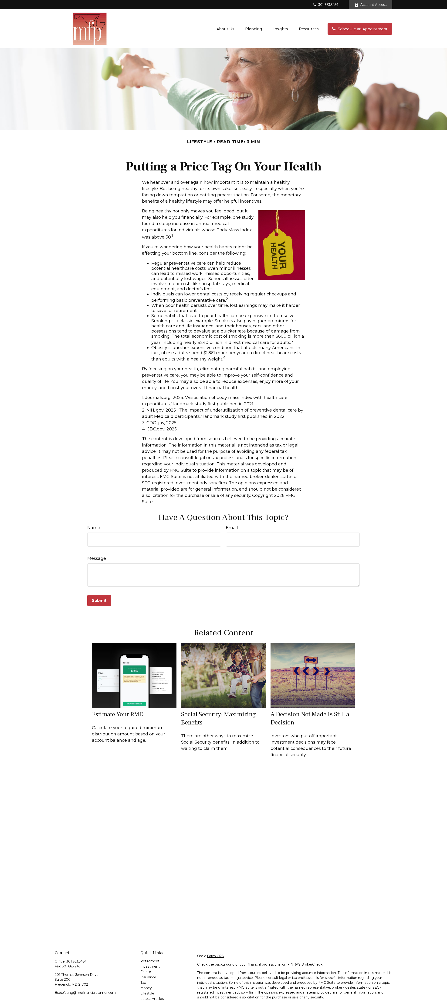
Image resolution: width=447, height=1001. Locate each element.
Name (93, 527)
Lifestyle (147, 993)
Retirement (149, 961)
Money (146, 988)
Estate (145, 972)
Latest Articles (152, 999)
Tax (143, 982)
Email (232, 527)
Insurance (148, 977)
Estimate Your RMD (118, 714)
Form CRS (215, 956)
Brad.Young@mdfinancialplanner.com (85, 993)
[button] (225, 28)
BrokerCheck (311, 964)
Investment (150, 966)
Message (96, 558)
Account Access (373, 5)
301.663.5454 (328, 5)
